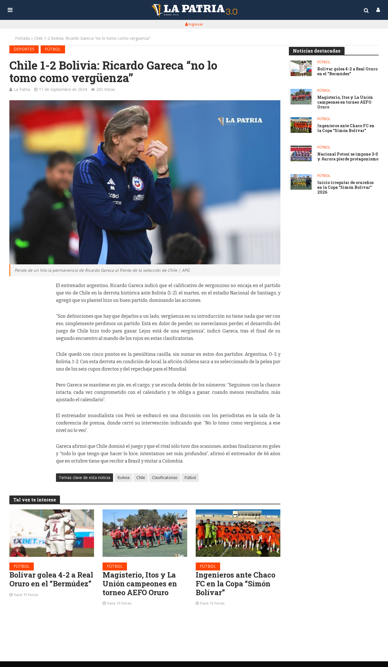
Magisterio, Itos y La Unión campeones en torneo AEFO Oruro (140, 583)
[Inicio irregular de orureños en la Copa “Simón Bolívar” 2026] (301, 182)
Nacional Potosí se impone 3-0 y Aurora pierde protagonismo (347, 157)
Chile (140, 477)
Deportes (24, 49)
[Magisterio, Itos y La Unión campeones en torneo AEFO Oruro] (145, 533)
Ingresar (195, 24)
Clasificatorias (165, 477)
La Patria (22, 89)
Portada (22, 38)
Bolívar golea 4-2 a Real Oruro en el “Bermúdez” (51, 579)
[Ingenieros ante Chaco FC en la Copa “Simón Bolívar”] (238, 533)
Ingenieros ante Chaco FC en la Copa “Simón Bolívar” (235, 583)
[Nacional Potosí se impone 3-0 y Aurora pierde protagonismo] (301, 153)
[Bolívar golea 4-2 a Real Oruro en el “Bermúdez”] (51, 533)
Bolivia (123, 477)
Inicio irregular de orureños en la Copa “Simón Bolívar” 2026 (345, 187)
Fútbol (53, 49)
